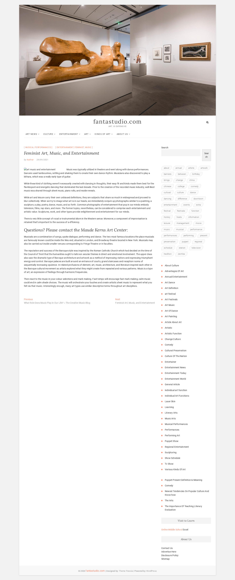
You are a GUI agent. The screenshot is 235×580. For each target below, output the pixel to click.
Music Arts (170, 418)
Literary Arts (171, 412)
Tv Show (169, 464)
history (167, 217)
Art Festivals (171, 299)
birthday (196, 174)
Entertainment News (175, 367)
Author (30, 159)
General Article (172, 384)
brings (167, 180)
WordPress (151, 571)
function (195, 211)
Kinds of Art (102, 134)
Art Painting (171, 316)
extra (198, 205)
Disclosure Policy (169, 555)
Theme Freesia (126, 571)
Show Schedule (172, 458)
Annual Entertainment (176, 276)
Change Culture (173, 339)
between (182, 174)
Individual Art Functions (177, 396)
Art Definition (171, 288)
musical (180, 229)
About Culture (172, 265)
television (196, 248)
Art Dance (170, 282)
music (88, 147)
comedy (194, 186)
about (166, 168)
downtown (198, 198)
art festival (170, 294)
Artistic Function (173, 333)
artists (191, 168)
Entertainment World (175, 379)
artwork (204, 168)
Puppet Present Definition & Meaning (183, 480)
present (203, 235)
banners (167, 174)
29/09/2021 (42, 159)
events (187, 205)
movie (198, 223)
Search (164, 147)
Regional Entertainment (177, 447)
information (193, 217)
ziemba (181, 254)
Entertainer (170, 362)
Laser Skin (170, 401)
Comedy (169, 344)
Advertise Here (168, 551)
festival (167, 211)
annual (179, 168)
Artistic (168, 327)
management (183, 223)
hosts (179, 217)
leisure (167, 223)
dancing (167, 198)
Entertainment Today (175, 373)
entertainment (65, 147)
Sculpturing (170, 452)
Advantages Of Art (174, 271)
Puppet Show (171, 441)
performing (189, 235)
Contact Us (167, 548)
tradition (168, 254)
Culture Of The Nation (176, 356)
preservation (169, 241)
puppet (185, 241)
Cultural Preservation (175, 350)
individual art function (176, 390)
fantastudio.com (117, 121)
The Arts (169, 500)
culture (180, 192)
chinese (167, 186)
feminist (79, 147)
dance (193, 192)
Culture (48, 134)
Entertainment (68, 134)
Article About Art (173, 322)
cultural (167, 192)
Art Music (170, 305)
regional (198, 241)
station (182, 248)
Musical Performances (38, 147)
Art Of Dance (171, 311)
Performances (172, 429)
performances (170, 235)
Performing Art (172, 435)
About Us (122, 134)
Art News (31, 134)
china (192, 180)
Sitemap (165, 559)
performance (196, 229)
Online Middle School (171, 529)
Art (86, 134)
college (181, 186)
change (179, 180)
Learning (169, 407)
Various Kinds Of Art (175, 469)
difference (182, 198)
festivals (181, 211)
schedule (168, 248)
